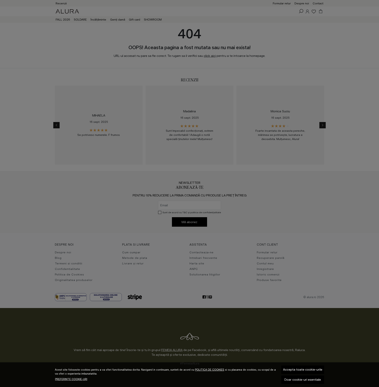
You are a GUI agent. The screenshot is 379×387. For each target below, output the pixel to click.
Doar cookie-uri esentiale (302, 380)
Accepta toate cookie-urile (302, 369)
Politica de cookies (209, 369)
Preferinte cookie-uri (71, 379)
